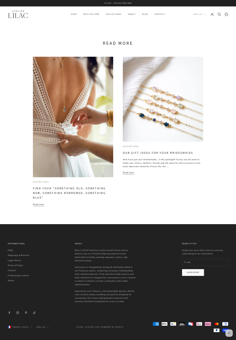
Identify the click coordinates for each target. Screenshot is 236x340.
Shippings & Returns (18, 255)
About (132, 14)
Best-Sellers (91, 14)
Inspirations (41, 182)
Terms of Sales (15, 265)
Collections (114, 14)
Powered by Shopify (112, 327)
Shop (74, 14)
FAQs (10, 250)
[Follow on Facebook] (9, 312)
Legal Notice (14, 260)
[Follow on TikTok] (34, 312)
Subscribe (193, 272)
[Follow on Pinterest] (26, 312)
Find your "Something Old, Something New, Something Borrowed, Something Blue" (69, 193)
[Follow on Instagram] (17, 312)
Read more (38, 204)
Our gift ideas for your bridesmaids (158, 153)
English (197, 14)
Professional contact (18, 275)
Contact (160, 14)
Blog (145, 14)
